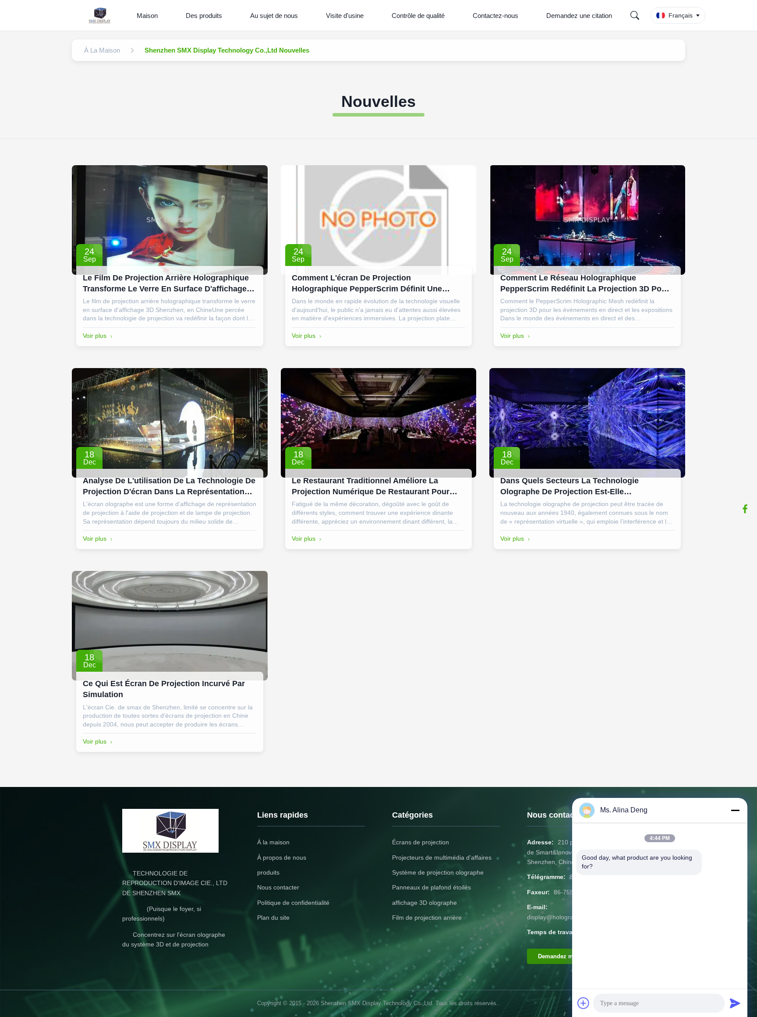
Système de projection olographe (438, 872)
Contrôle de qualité (418, 15)
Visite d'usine (345, 15)
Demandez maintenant (568, 956)
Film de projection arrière (427, 917)
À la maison (273, 842)
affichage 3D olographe (424, 902)
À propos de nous (281, 857)
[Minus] (735, 810)
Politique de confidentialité (293, 902)
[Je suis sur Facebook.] (745, 508)
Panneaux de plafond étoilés (431, 887)
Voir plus (94, 335)
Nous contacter (278, 887)
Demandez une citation (579, 15)
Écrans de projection (420, 842)
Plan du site (273, 917)
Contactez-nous (495, 15)
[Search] (635, 15)
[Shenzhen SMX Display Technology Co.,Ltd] (102, 15)
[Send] (735, 1003)
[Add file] (583, 1003)
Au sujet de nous (274, 15)
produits (268, 872)
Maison (147, 15)
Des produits (204, 15)
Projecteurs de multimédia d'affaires (442, 857)
